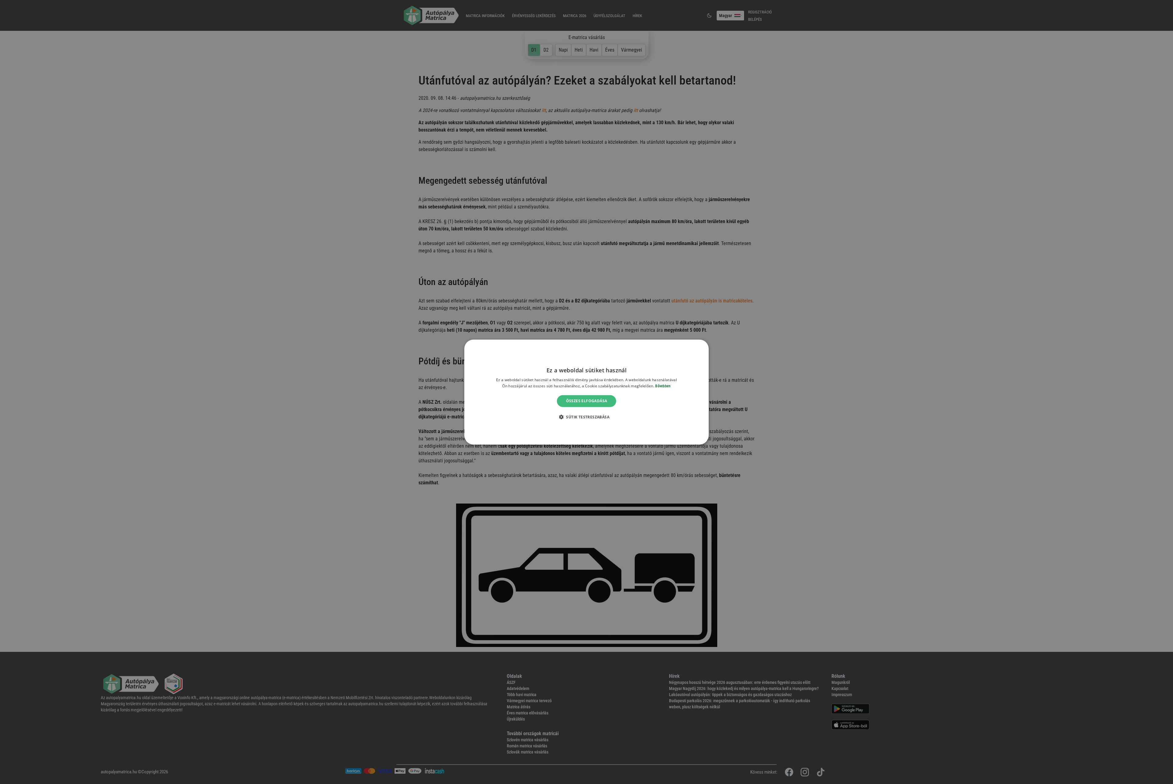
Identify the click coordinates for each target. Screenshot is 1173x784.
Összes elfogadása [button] (586, 400)
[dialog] (586, 391)
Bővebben (663, 386)
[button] (586, 417)
